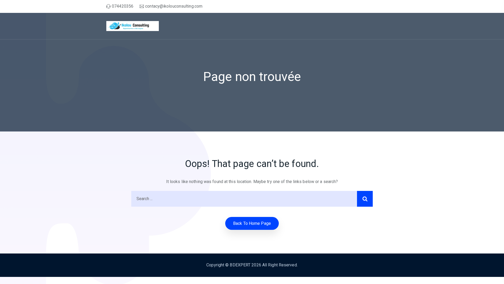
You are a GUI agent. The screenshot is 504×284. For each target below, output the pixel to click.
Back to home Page (252, 223)
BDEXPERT (240, 264)
